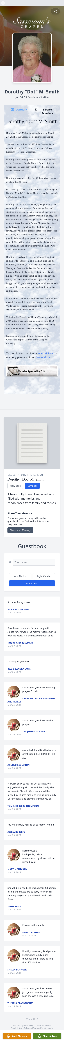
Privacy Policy (23, 1028)
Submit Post (32, 583)
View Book (15, 485)
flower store (43, 357)
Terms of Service (40, 1028)
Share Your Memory (20, 530)
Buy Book (32, 485)
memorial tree (45, 353)
